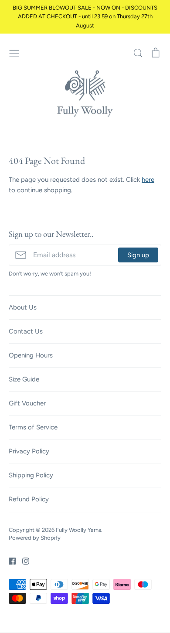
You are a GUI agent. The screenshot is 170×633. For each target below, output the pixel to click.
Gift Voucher (27, 403)
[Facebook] (9, 561)
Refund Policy (29, 499)
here (148, 180)
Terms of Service (33, 427)
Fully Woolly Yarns (78, 530)
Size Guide (24, 379)
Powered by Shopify (35, 537)
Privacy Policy (29, 451)
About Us (23, 307)
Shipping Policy (31, 475)
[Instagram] (22, 561)
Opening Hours (31, 355)
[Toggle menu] (14, 52)
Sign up (138, 255)
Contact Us (26, 331)
